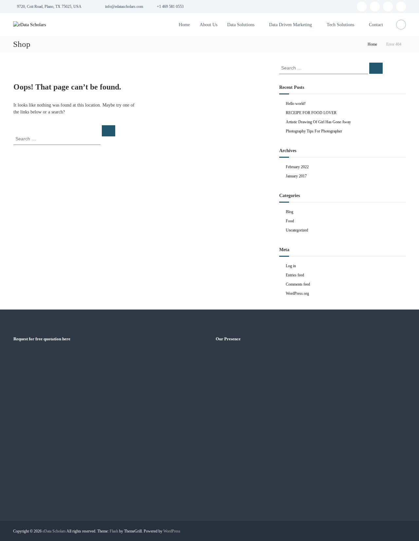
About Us (208, 24)
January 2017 (296, 176)
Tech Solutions (340, 24)
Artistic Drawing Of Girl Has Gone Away (318, 122)
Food (290, 221)
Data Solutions (240, 24)
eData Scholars (54, 531)
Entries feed (295, 275)
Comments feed (298, 284)
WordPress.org (297, 293)
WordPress (171, 531)
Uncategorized (297, 230)
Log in (291, 266)
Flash (114, 531)
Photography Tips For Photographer (314, 131)
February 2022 (297, 167)
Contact (376, 24)
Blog (289, 212)
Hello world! (296, 103)
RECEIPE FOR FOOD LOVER (311, 112)
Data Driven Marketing (290, 24)
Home (184, 24)
